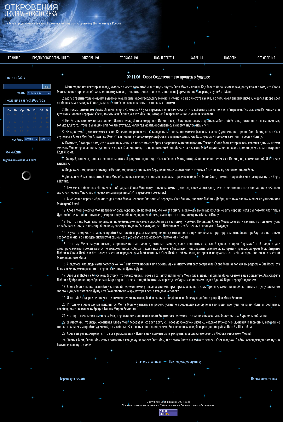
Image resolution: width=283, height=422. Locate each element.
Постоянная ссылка (264, 379)
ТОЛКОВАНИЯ (129, 58)
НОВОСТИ (230, 58)
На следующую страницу (185, 362)
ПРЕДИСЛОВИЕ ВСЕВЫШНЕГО (51, 58)
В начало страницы (148, 362)
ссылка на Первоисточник (183, 405)
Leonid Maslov (169, 401)
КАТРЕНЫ (196, 58)
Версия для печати (72, 379)
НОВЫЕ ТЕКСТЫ (164, 58)
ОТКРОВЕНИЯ (90, 58)
